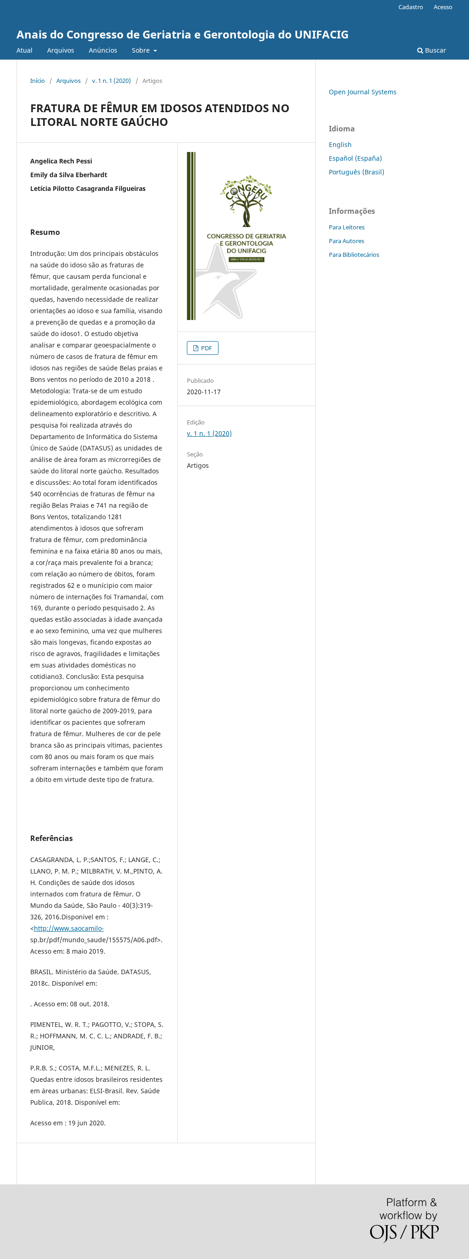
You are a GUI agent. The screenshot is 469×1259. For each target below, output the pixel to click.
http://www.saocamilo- (69, 928)
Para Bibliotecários (354, 254)
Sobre (142, 50)
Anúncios (103, 50)
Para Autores (346, 241)
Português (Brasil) (356, 172)
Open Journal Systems (363, 91)
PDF (206, 348)
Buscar (434, 50)
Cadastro (410, 7)
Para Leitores (347, 227)
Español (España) (355, 158)
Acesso (443, 7)
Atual (24, 50)
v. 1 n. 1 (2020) (111, 80)
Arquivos (60, 50)
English (340, 144)
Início (37, 80)
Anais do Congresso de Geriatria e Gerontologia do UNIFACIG (182, 34)
